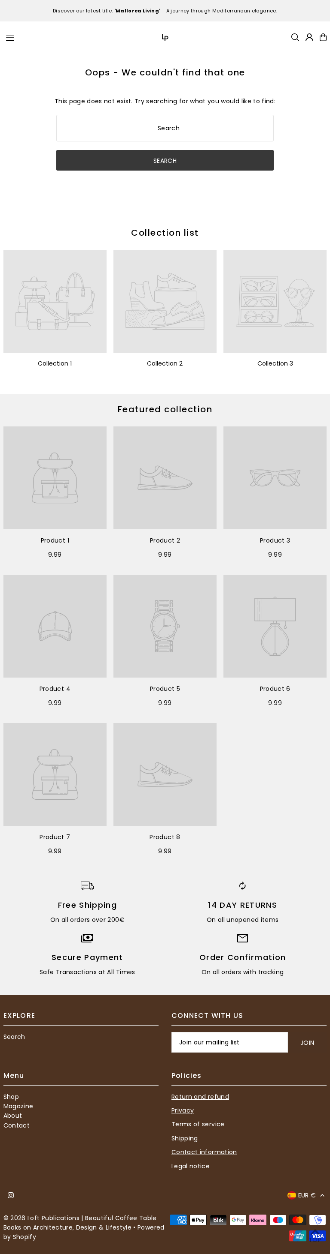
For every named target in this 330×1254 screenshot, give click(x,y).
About (12, 1115)
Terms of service (198, 1124)
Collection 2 (165, 363)
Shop (11, 1096)
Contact (16, 1125)
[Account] (309, 37)
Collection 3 (275, 363)
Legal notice (190, 1166)
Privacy (182, 1110)
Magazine (18, 1106)
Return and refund (200, 1096)
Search (14, 1036)
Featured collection (165, 409)
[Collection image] (55, 301)
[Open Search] (295, 37)
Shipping (184, 1138)
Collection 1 (55, 363)
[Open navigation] (62, 37)
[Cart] (323, 37)
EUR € (307, 1195)
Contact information (204, 1152)
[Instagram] (11, 1195)
